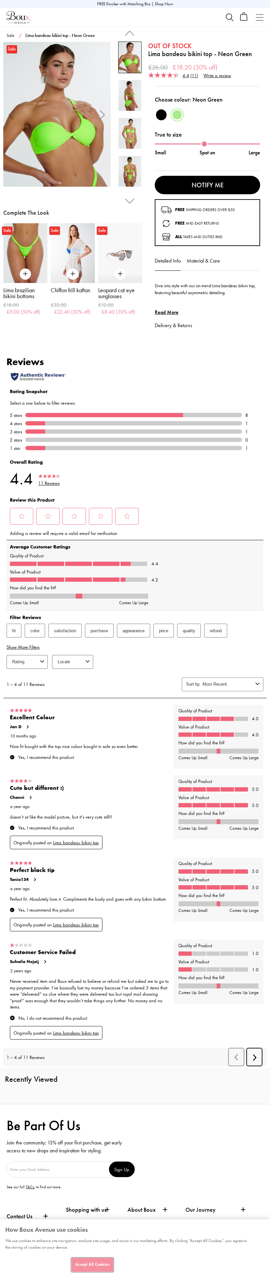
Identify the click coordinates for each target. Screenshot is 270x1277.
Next (102, 114)
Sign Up (121, 1169)
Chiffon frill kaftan (70, 290)
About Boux (141, 1209)
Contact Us (19, 1216)
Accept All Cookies (92, 1264)
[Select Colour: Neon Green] (177, 114)
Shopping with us (86, 1209)
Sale (10, 35)
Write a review (217, 75)
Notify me (208, 185)
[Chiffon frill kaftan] (73, 253)
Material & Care (203, 261)
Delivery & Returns (173, 325)
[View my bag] (244, 19)
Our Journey (200, 1209)
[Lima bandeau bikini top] (57, 114)
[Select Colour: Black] (161, 114)
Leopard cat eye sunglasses (116, 293)
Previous (11, 114)
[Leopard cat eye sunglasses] (120, 253)
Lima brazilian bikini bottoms (19, 293)
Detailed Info (168, 261)
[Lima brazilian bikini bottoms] (25, 253)
